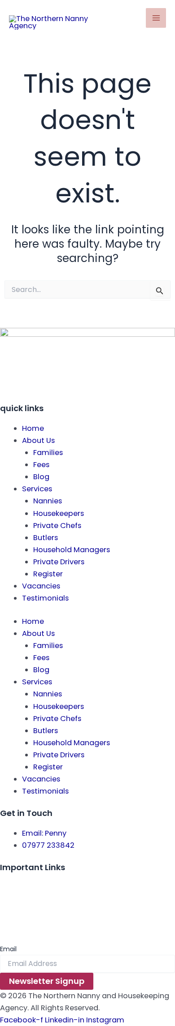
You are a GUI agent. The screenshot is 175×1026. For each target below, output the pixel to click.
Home (33, 428)
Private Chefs (57, 525)
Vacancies (41, 586)
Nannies (47, 501)
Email (8, 948)
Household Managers (71, 550)
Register (48, 574)
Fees (41, 464)
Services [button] (37, 489)
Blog (41, 477)
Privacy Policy (24, 887)
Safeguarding (25, 924)
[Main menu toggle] (156, 18)
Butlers (45, 537)
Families (48, 452)
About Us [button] (38, 440)
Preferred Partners (32, 911)
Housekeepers (58, 513)
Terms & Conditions (36, 899)
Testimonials (45, 598)
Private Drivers (58, 562)
